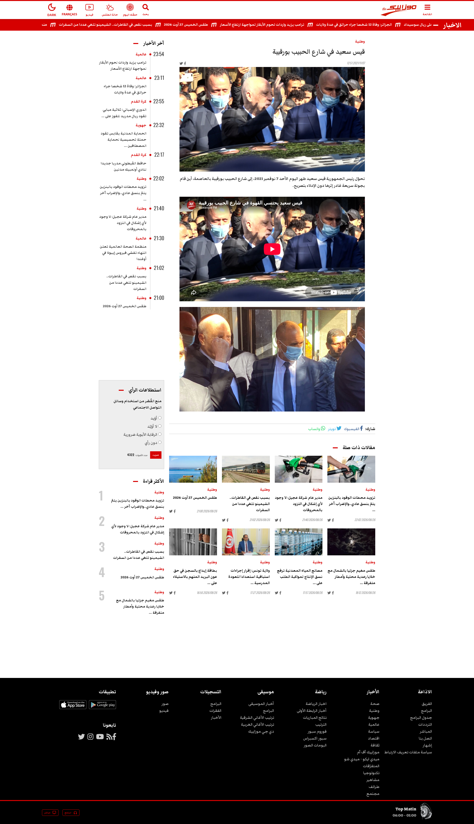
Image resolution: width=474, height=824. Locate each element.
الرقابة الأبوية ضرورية (140, 434)
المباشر (426, 731)
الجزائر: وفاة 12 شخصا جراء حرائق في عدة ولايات (377, 24)
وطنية (360, 41)
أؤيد (154, 418)
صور (165, 704)
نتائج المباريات (315, 717)
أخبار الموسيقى (261, 704)
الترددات (425, 724)
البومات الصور (315, 745)
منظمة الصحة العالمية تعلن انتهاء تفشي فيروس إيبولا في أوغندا (123, 253)
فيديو (164, 711)
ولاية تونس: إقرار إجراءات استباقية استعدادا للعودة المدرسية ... (249, 577)
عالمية (141, 54)
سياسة (373, 731)
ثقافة (375, 745)
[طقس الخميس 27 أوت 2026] (193, 469)
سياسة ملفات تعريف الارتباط (408, 752)
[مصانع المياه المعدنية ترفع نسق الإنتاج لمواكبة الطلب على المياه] (299, 541)
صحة (374, 704)
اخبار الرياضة (316, 704)
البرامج (426, 711)
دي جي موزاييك (261, 731)
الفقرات (215, 711)
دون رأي (151, 443)
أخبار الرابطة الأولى (312, 711)
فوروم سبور (317, 731)
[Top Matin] (426, 819)
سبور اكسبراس (315, 738)
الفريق (427, 704)
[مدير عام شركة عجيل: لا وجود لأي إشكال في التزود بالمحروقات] (299, 469)
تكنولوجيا (371, 773)
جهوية (141, 125)
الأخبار (216, 717)
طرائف (374, 787)
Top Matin (405, 808)
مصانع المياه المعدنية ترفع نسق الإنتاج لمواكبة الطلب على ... (299, 577)
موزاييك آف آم (368, 752)
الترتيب (321, 724)
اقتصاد (373, 738)
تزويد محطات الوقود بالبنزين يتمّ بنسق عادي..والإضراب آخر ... (351, 504)
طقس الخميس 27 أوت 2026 (210, 24)
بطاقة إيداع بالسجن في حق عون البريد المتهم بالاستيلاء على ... (195, 577)
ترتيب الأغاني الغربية (257, 724)
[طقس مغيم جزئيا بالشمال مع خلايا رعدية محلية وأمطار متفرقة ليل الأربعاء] (351, 541)
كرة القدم (138, 101)
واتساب (314, 429)
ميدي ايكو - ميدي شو (361, 759)
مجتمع (372, 794)
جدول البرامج (421, 717)
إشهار (427, 745)
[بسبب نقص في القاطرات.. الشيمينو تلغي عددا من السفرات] (246, 469)
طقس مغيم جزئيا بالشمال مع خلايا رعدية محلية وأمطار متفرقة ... (351, 577)
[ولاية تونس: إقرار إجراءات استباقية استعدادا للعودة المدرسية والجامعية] (246, 541)
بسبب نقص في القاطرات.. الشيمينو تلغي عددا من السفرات (129, 24)
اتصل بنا (425, 738)
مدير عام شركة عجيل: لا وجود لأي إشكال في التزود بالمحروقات (298, 504)
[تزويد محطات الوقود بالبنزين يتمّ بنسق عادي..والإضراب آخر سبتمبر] (351, 469)
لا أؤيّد (152, 426)
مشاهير (372, 780)
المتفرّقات (371, 766)
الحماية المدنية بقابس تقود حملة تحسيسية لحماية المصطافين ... (123, 140)
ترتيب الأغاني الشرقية (257, 717)
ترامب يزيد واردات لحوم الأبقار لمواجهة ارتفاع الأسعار (285, 24)
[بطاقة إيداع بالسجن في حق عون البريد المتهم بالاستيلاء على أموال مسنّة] (193, 541)
